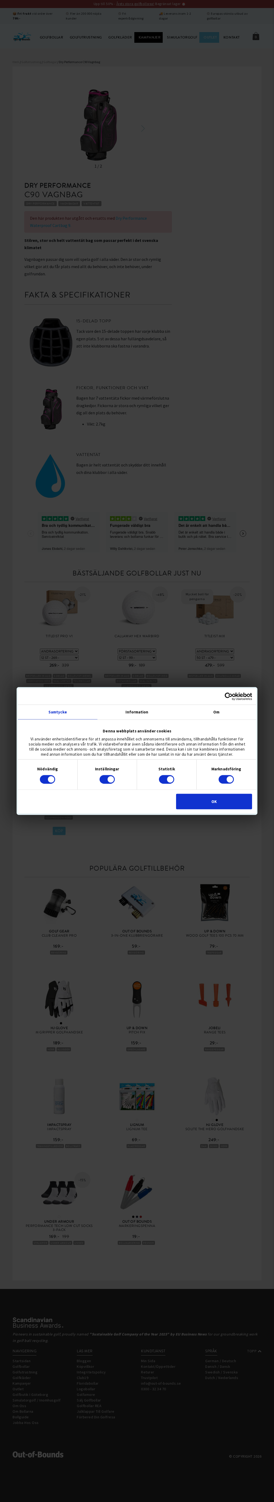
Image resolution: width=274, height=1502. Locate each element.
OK (214, 801)
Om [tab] (216, 711)
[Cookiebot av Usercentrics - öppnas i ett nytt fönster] (228, 696)
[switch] (107, 779)
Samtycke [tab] (57, 711)
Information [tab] (136, 711)
